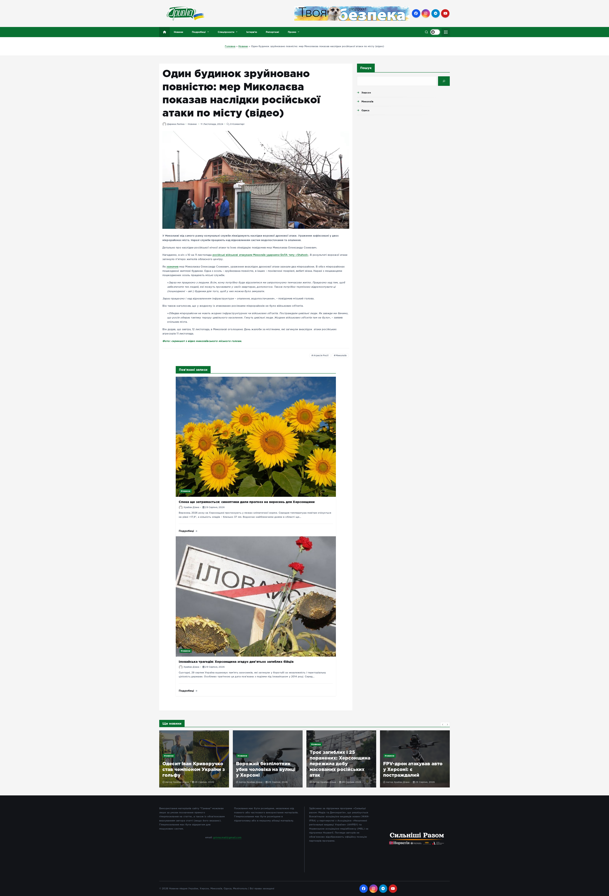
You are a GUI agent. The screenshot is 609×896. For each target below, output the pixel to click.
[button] (442, 724)
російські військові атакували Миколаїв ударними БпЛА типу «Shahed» (260, 255)
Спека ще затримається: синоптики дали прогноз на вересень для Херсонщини (247, 502)
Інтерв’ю (251, 32)
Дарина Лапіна (175, 124)
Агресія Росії (320, 356)
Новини (178, 32)
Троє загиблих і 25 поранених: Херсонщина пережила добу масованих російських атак (210, 764)
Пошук (366, 68)
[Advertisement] (403, 142)
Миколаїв (341, 356)
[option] (211, 758)
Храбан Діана (191, 507)
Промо (292, 32)
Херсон (366, 92)
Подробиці (199, 32)
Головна (230, 46)
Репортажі (272, 32)
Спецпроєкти (226, 32)
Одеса (365, 110)
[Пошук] (444, 81)
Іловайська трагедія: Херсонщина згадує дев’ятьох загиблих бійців (236, 661)
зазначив (172, 267)
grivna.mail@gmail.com (227, 837)
